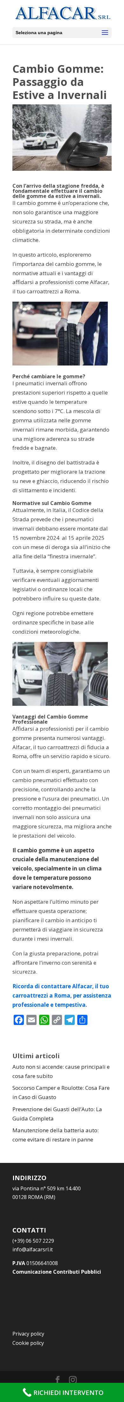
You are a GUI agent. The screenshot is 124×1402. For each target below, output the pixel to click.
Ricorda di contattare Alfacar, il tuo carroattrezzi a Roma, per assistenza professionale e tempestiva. (61, 995)
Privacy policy (28, 1333)
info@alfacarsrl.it (32, 1249)
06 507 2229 (33, 1240)
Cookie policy (28, 1342)
